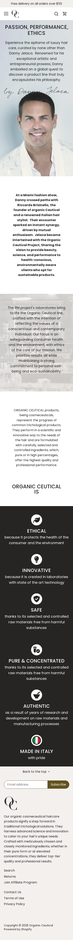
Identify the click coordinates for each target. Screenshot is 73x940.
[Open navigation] (6, 13)
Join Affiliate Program (20, 882)
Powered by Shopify (18, 929)
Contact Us (12, 892)
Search (9, 870)
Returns (10, 876)
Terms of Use (14, 898)
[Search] (56, 13)
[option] (36, 98)
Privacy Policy (14, 904)
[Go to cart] (64, 13)
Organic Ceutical (41, 925)
